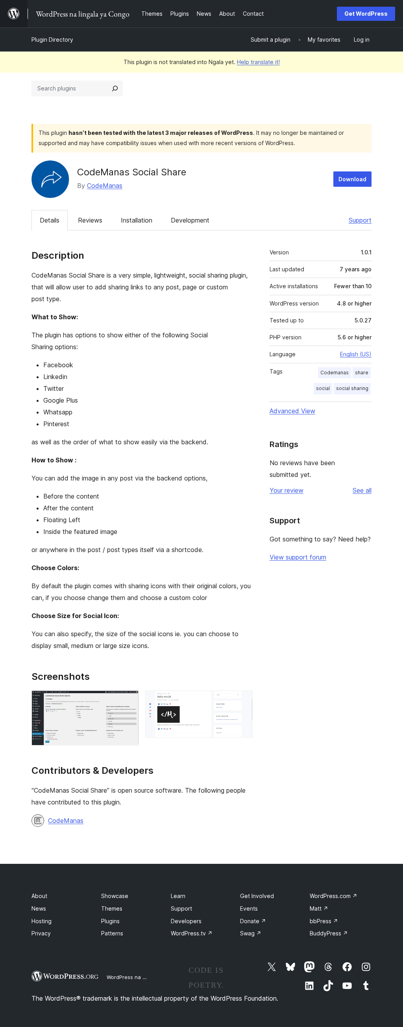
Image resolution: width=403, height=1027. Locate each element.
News (38, 908)
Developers (186, 921)
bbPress (324, 921)
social (323, 388)
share (361, 372)
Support (360, 220)
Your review (286, 490)
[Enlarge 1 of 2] (128, 701)
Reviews (90, 220)
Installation (136, 220)
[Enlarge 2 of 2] (242, 701)
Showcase (114, 896)
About (39, 896)
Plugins (110, 921)
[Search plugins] (115, 88)
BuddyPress (329, 933)
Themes (111, 908)
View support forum (298, 557)
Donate (253, 921)
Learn (178, 896)
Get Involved (257, 896)
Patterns (112, 933)
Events (249, 908)
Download (352, 179)
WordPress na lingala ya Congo (145, 977)
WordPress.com (333, 896)
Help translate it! (258, 62)
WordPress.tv (192, 933)
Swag (250, 933)
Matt (319, 908)
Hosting (41, 921)
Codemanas (334, 372)
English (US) (356, 354)
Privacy (41, 933)
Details (49, 220)
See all (362, 490)
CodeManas (104, 186)
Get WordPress (366, 13)
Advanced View (292, 411)
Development (190, 220)
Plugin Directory (52, 39)
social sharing (352, 388)
